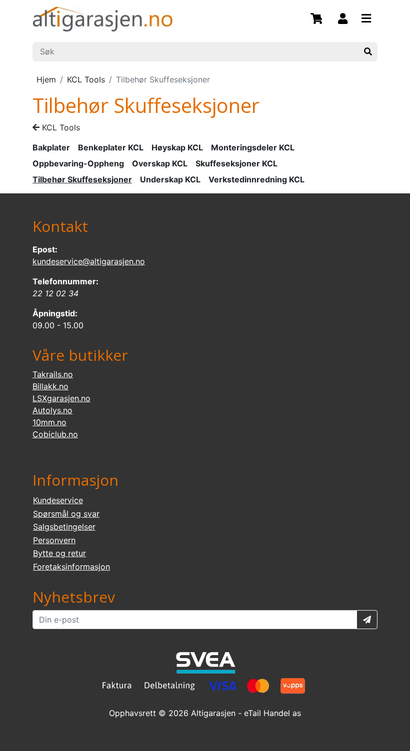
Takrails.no (52, 374)
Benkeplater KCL (111, 147)
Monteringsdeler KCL (252, 147)
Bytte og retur (59, 553)
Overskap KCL (160, 163)
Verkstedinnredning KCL (256, 179)
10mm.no (49, 422)
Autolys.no (52, 410)
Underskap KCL (170, 179)
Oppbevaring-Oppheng (78, 163)
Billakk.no (50, 386)
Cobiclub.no (55, 434)
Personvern (54, 540)
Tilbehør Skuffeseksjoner (82, 179)
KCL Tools (86, 79)
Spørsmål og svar (66, 514)
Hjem (46, 79)
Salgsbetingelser (64, 527)
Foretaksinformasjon (71, 567)
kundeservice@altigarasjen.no (88, 261)
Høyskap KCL (177, 147)
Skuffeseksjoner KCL (237, 163)
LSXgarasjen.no (61, 398)
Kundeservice (58, 500)
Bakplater (51, 147)
